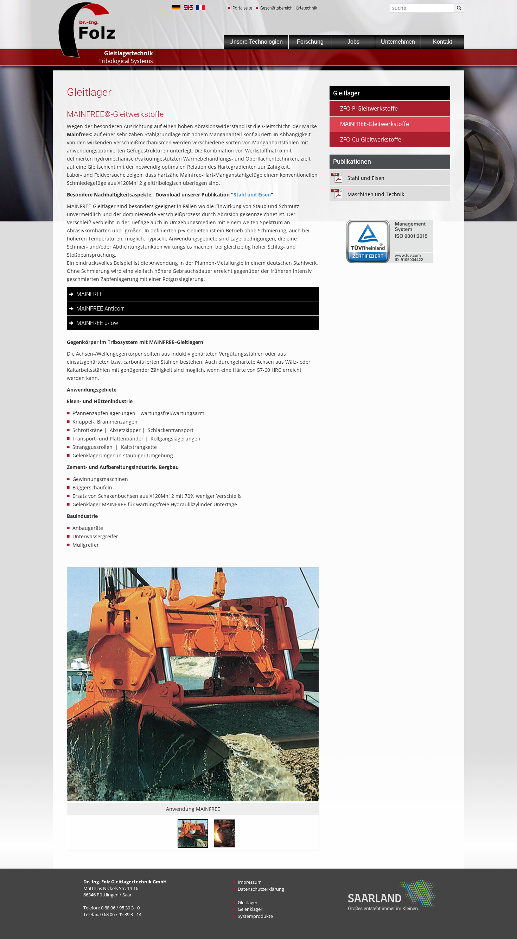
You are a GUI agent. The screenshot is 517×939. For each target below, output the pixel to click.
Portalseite (242, 8)
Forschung (310, 42)
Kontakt (442, 42)
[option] (193, 691)
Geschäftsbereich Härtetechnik (288, 8)
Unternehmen (398, 42)
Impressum (250, 882)
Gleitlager (247, 902)
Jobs (353, 42)
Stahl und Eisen (252, 194)
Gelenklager (250, 909)
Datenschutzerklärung (261, 889)
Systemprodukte (255, 916)
